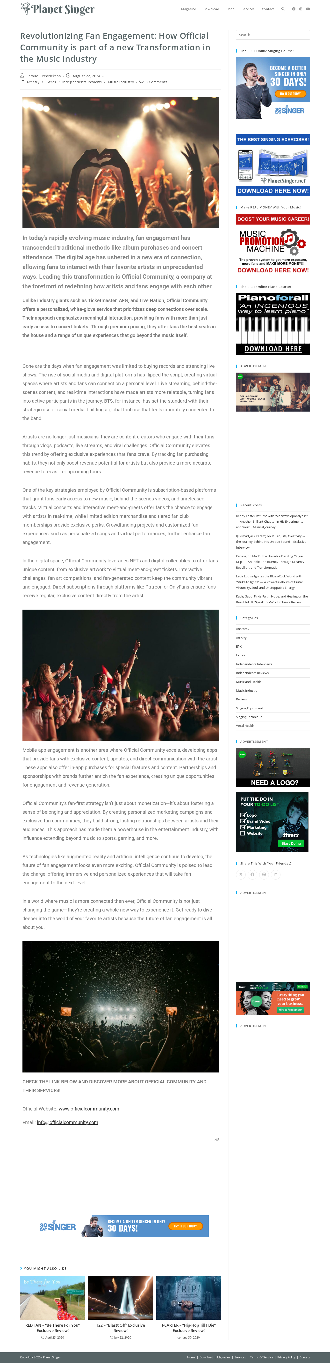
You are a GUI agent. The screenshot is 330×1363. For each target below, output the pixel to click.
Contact (305, 1357)
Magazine (223, 1357)
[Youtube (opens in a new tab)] (308, 9)
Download (206, 1357)
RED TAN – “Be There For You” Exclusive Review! (52, 1328)
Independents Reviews (82, 82)
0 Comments (156, 82)
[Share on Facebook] (252, 875)
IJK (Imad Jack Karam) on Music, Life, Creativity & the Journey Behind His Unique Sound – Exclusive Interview (271, 542)
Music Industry (121, 82)
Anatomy (242, 629)
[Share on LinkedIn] (275, 875)
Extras (50, 82)
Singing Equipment (249, 708)
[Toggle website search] (283, 9)
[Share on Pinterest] (264, 875)
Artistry (33, 82)
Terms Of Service (261, 1357)
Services (240, 1357)
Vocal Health (245, 725)
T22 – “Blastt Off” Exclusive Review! (120, 1328)
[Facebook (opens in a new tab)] (293, 9)
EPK (239, 646)
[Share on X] (241, 875)
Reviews (242, 699)
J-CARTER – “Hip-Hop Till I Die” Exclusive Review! (189, 1328)
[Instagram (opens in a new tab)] (300, 9)
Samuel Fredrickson (44, 76)
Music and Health (248, 682)
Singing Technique (249, 717)
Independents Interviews (254, 664)
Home (191, 1357)
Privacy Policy (286, 1357)
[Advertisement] (120, 1175)
